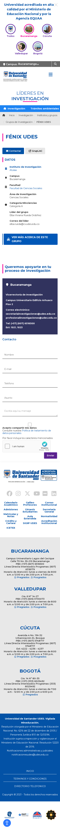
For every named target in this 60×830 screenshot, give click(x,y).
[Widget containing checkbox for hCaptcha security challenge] (26, 446)
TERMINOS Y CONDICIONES (30, 778)
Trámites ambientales (45, 108)
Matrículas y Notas (11, 515)
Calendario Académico (11, 503)
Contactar (15, 150)
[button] (7, 823)
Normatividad (49, 516)
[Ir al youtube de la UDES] (34, 494)
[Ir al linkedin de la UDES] (52, 494)
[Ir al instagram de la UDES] (16, 494)
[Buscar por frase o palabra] (55, 63)
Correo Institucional (49, 503)
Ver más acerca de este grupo (30, 239)
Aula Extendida (30, 517)
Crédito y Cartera (10, 522)
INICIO (30, 771)
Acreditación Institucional (49, 522)
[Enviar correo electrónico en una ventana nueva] (30, 754)
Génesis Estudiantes (30, 510)
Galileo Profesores (30, 503)
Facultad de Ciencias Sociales (26, 188)
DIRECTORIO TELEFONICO (30, 786)
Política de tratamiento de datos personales (26, 432)
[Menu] (50, 75)
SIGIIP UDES (30, 523)
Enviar (50, 455)
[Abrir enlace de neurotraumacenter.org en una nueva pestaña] (9, 814)
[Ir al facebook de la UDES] (8, 494)
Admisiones (11, 509)
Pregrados (23, 577)
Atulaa (13, 170)
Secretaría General (49, 510)
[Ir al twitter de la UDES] (25, 494)
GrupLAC (37, 150)
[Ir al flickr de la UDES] (43, 494)
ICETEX (11, 528)
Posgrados (40, 577)
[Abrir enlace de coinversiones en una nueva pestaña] (37, 814)
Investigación (16, 108)
